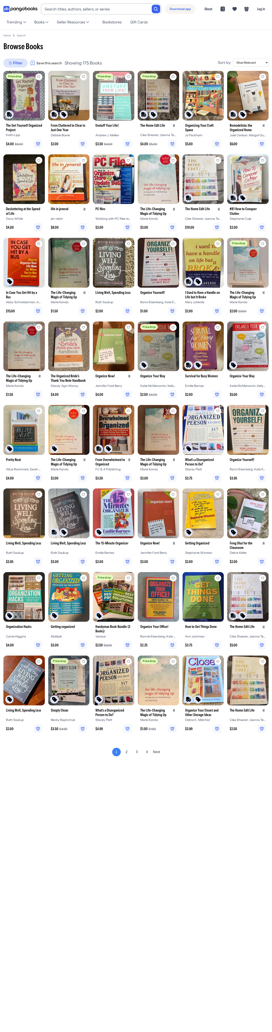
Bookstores (112, 22)
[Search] (156, 9)
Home (7, 35)
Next (156, 752)
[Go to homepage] (20, 9)
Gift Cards (139, 22)
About (208, 9)
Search (21, 35)
